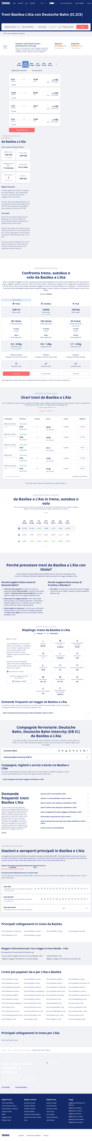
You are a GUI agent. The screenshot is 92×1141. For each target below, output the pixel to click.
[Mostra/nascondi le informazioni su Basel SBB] (87, 889)
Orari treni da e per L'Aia (22, 1050)
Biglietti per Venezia (76, 1122)
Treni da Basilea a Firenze (10, 999)
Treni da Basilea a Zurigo (76, 931)
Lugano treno (7, 1117)
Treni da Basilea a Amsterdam (56, 987)
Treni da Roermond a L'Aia (10, 1011)
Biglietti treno (7, 1100)
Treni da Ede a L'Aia (7, 1007)
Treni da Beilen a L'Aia (8, 1019)
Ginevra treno (7, 1112)
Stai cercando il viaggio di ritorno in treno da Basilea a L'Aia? (22, 956)
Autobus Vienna (29, 1109)
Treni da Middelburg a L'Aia (77, 999)
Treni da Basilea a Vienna (32, 999)
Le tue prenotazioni (66, 3)
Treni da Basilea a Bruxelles (55, 995)
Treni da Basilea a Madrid (32, 987)
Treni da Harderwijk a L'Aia (55, 1007)
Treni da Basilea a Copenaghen (34, 991)
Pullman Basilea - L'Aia (54, 956)
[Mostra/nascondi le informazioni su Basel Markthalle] (87, 908)
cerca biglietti (8, 157)
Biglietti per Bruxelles (76, 1119)
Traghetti (32, 3)
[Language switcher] (53, 3)
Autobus (20, 3)
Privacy (46, 1135)
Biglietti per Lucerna (76, 1117)
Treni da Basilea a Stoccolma (55, 991)
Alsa (25, 1120)
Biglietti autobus (30, 1100)
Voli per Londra (51, 1109)
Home (3, 1050)
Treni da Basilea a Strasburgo (11, 931)
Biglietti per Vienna (75, 1111)
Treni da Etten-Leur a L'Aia (54, 1015)
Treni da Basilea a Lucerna (77, 991)
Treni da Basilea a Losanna (10, 991)
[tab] (19, 70)
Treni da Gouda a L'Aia (75, 1003)
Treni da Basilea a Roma (32, 983)
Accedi (89, 3)
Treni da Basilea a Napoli (9, 995)
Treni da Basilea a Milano (54, 979)
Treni (14, 3)
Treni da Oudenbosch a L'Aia (33, 1011)
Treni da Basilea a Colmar (32, 931)
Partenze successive (79, 476)
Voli (26, 3)
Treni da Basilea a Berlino (76, 987)
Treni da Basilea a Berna (54, 983)
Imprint (21, 1135)
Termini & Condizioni (34, 1135)
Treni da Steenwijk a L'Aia (76, 1019)
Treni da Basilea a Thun (9, 935)
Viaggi (71, 1100)
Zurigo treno (6, 1120)
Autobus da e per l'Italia (32, 1117)
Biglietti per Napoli (75, 1108)
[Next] (57, 64)
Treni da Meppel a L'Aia (53, 1003)
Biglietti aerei (51, 1100)
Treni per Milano (7, 1103)
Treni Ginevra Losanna (10, 1109)
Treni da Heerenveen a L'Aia (77, 1011)
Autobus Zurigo (29, 1103)
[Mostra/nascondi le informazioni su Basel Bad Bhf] (87, 899)
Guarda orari (8, 180)
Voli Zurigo (50, 1112)
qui (66, 483)
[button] (43, 27)
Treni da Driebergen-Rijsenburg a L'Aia (14, 1003)
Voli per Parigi (51, 1103)
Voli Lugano (50, 1114)
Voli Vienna (50, 1120)
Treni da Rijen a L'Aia (30, 1019)
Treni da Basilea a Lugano (32, 935)
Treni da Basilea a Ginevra (10, 983)
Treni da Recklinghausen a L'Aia (12, 1015)
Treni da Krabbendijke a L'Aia (55, 1011)
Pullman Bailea (29, 1112)
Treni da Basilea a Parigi (54, 931)
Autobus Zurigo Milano (32, 1114)
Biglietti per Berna (75, 1114)
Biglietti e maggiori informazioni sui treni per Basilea (20, 959)
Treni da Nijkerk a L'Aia (53, 1019)
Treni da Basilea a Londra (32, 979)
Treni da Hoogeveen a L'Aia (77, 1007)
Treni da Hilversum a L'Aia (32, 1007)
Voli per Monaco (52, 1117)
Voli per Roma (51, 1106)
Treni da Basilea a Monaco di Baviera (36, 995)
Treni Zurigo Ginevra (9, 1106)
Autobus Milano (29, 1106)
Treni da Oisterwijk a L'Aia (32, 1015)
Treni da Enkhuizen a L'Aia (32, 1003)
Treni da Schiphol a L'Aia (9, 1040)
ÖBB (3, 1114)
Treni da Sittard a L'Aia (53, 999)
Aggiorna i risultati (44, 411)
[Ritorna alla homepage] (7, 3)
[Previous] (18, 521)
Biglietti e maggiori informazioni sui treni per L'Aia (64, 959)
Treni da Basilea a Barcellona (11, 987)
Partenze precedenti (13, 476)
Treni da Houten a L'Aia (76, 1015)
